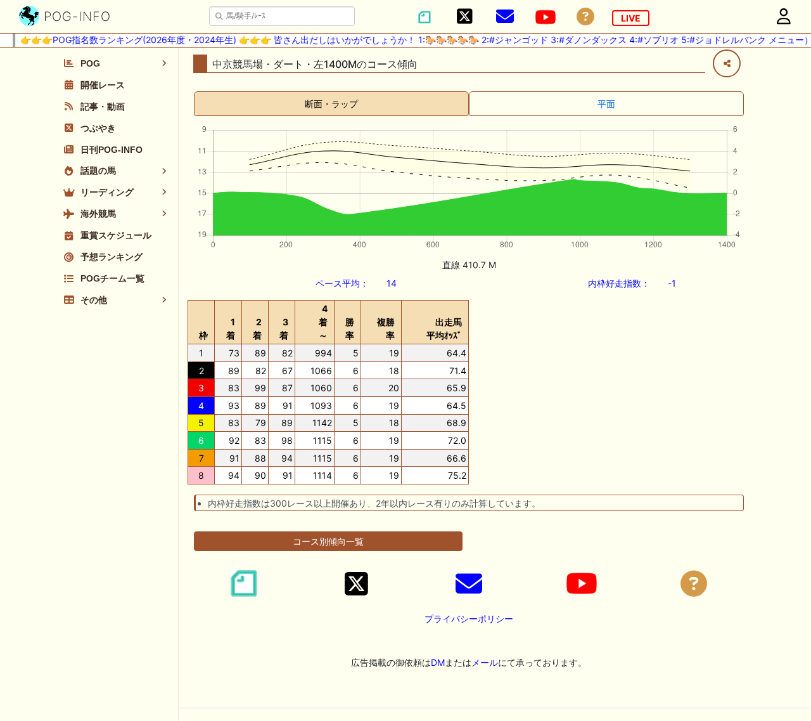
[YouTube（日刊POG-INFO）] (545, 17)
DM (438, 662)
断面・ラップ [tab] (331, 103)
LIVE (631, 18)
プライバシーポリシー (469, 618)
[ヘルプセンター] (585, 17)
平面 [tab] (606, 103)
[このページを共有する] (727, 63)
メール (484, 662)
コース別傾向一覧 (328, 541)
